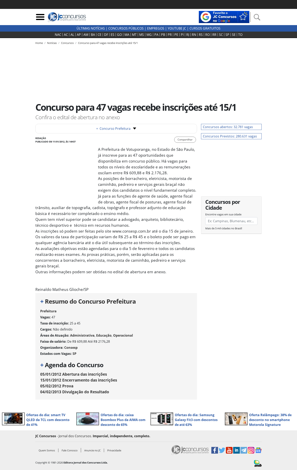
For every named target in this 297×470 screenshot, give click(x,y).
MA (126, 34)
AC (66, 34)
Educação (104, 335)
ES (112, 34)
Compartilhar (185, 139)
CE (99, 34)
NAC (58, 34)
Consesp (71, 347)
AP (79, 34)
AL (72, 34)
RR (214, 34)
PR (170, 34)
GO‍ (119, 34)
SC (221, 34)
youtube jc (177, 28)
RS (201, 34)
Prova (56, 386)
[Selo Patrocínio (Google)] (224, 16)
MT (134, 34)
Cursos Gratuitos (205, 28)
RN (194, 34)
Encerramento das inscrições (78, 380)
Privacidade (114, 450)
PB (163, 34)
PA (156, 34)
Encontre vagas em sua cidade (223, 214)
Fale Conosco (70, 450)
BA (93, 34)
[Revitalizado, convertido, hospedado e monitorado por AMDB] (258, 463)
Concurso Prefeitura (113, 128)
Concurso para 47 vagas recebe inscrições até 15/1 (108, 43)
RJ (187, 34)
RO (207, 34)
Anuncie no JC (92, 450)
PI (182, 34)
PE (176, 34)
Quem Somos (47, 450)
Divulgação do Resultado (74, 392)
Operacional (123, 335)
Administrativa (82, 335)
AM (85, 34)
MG (149, 34)
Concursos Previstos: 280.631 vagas (230, 136)
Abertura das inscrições (73, 374)
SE (234, 34)
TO (240, 34)
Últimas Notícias (91, 28)
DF (106, 34)
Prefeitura (48, 311)
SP (227, 34)
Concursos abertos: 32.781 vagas (228, 127)
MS (141, 34)
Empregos (155, 28)
